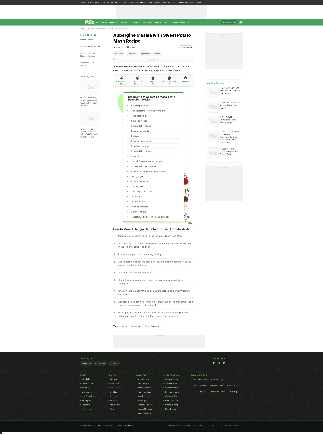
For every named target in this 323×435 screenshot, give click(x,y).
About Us (97, 426)
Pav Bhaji (233, 392)
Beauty (112, 375)
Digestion (86, 405)
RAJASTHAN (183, 2)
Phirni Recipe (170, 409)
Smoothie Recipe (172, 405)
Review (132, 47)
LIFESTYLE (134, 2)
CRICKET (118, 2)
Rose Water (114, 383)
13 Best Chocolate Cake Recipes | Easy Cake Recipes (230, 105)
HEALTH (143, 2)
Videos (158, 22)
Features (123, 22)
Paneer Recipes (144, 388)
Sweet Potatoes (152, 326)
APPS (174, 2)
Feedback (109, 426)
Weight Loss (86, 363)
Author (119, 426)
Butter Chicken (233, 386)
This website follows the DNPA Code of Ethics (185, 425)
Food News (114, 363)
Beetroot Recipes (145, 409)
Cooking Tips (100, 363)
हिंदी (104, 2)
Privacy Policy (85, 426)
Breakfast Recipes (217, 392)
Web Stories (147, 22)
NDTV (83, 2)
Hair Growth (114, 388)
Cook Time (132, 54)
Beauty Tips (115, 405)
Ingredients (145, 54)
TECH (150, 2)
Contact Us (129, 426)
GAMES (157, 2)
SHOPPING (166, 2)
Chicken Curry (217, 380)
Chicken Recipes (200, 380)
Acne (112, 409)
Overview (119, 54)
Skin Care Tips (171, 396)
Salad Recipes (144, 383)
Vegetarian (136, 326)
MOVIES (110, 2)
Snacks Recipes (144, 413)
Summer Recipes (172, 379)
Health (166, 22)
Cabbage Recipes (145, 405)
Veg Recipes (142, 375)
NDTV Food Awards (181, 22)
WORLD (90, 2)
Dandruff (113, 396)
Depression (87, 392)
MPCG (192, 2)
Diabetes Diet (87, 383)
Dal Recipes (142, 400)
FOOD (126, 2)
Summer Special (172, 375)
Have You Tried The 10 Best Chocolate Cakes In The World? (230, 90)
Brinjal (124, 326)
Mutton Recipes (199, 386)
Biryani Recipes (216, 386)
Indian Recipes (199, 375)
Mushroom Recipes (146, 392)
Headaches (87, 409)
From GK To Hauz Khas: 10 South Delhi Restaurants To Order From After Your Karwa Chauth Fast (229, 137)
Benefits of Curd (172, 392)
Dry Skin (113, 392)
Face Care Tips (171, 400)
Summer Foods (171, 383)
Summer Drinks (171, 388)
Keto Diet (86, 388)
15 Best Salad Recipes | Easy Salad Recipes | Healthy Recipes (229, 119)
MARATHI (200, 2)
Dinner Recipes (144, 379)
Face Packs (114, 400)
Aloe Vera (114, 379)
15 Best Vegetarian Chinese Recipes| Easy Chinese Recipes (229, 151)
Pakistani (91, 29)
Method (157, 54)
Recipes (135, 22)
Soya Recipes (143, 396)
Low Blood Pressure (90, 396)
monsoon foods (109, 22)
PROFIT (97, 2)
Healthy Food (87, 400)
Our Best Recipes (215, 83)
